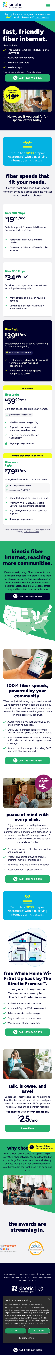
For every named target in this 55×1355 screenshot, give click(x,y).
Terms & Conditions (27, 1274)
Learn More (27, 1128)
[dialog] (27, 1319)
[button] (27, 1338)
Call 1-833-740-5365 (30, 77)
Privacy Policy (9, 1274)
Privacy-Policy (22, 1326)
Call (30, 1350)
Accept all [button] (16, 1331)
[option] (30, 1248)
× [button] (49, 1299)
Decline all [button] (39, 1331)
